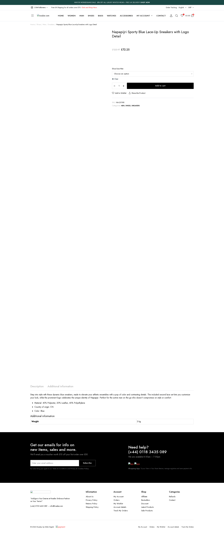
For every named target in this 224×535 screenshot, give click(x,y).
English (181, 7)
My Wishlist (118, 503)
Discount (144, 503)
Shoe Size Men (117, 68)
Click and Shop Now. (89, 7)
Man (81, 15)
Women (72, 15)
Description (37, 386)
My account (143, 15)
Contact (161, 15)
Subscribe (87, 463)
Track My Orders (121, 510)
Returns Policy (91, 503)
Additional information (60, 386)
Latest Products (147, 507)
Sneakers (51, 24)
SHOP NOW (145, 2)
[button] (38, 7)
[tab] (37, 386)
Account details (120, 507)
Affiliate (144, 496)
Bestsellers (145, 500)
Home (61, 15)
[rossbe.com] (45, 15)
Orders (117, 500)
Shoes (91, 15)
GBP (189, 7)
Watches (111, 15)
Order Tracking (171, 7)
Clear (116, 79)
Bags (100, 15)
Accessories (126, 15)
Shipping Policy (92, 507)
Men (44, 24)
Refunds (172, 496)
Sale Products (147, 510)
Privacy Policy (91, 500)
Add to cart (160, 85)
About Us (89, 496)
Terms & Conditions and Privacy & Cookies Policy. (70, 468)
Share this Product (138, 93)
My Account (118, 496)
